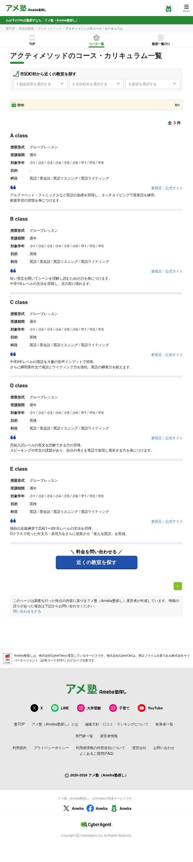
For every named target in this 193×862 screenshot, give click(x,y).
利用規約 (20, 747)
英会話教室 (26, 28)
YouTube (155, 707)
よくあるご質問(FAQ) (96, 753)
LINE (65, 707)
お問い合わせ (163, 747)
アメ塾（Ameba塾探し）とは (55, 723)
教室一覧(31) (161, 43)
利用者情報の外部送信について (100, 747)
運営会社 (139, 747)
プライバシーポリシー (51, 747)
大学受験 (94, 707)
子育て (124, 707)
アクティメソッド (50, 28)
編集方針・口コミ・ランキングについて (117, 723)
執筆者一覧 (164, 723)
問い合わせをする (27, 610)
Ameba (78, 808)
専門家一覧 (84, 735)
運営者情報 (109, 735)
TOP (32, 43)
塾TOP (10, 28)
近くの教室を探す (96, 562)
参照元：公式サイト (167, 187)
